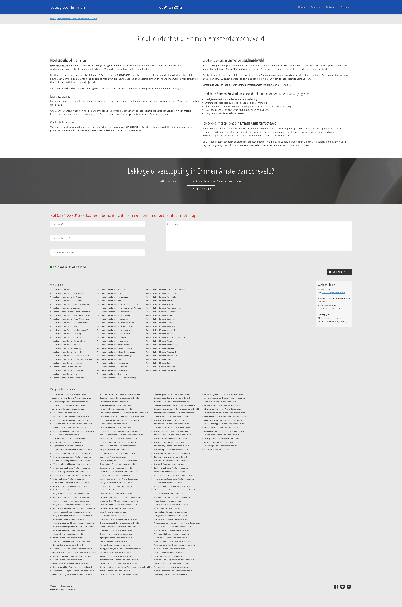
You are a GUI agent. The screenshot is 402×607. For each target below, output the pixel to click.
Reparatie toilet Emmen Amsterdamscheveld (171, 402)
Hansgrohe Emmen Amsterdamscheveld (116, 409)
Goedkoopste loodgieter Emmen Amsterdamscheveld (74, 570)
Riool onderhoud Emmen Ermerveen (112, 289)
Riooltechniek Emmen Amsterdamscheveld (171, 468)
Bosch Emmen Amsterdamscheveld (66, 442)
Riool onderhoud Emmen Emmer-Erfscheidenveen (72, 359)
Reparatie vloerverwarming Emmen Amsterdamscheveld (176, 409)
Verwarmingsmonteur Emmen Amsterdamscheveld (224, 398)
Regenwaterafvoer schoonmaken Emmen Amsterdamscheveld (125, 567)
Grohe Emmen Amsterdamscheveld (114, 402)
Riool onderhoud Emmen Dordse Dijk (67, 352)
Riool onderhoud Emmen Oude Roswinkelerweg (116, 378)
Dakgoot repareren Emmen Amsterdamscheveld (71, 504)
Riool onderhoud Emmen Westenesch (161, 352)
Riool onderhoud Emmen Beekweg (66, 333)
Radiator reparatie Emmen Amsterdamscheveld (119, 559)
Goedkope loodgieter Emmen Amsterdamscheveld (72, 574)
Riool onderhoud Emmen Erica (64, 374)
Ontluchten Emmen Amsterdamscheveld (116, 530)
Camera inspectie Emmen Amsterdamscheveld (71, 453)
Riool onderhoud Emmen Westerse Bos (161, 355)
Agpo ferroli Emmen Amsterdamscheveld (68, 405)
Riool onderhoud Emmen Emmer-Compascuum (71, 355)
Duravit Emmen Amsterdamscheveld (67, 538)
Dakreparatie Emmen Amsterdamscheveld (69, 530)
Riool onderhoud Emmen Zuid (158, 363)
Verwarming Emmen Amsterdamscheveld (170, 574)
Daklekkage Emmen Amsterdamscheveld (68, 519)
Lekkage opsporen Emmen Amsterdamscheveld (119, 486)
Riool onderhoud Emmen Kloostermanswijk (114, 330)
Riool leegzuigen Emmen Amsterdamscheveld (172, 427)
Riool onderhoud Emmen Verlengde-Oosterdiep (165, 337)
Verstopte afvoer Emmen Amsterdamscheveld (172, 567)
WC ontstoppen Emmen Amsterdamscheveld (222, 442)
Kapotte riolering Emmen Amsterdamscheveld (118, 460)
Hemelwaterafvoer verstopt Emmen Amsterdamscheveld (122, 416)
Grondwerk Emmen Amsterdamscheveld (116, 405)
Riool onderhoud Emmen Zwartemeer (161, 370)
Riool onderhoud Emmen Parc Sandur (161, 297)
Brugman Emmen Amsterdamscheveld (67, 445)
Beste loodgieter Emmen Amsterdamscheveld (70, 427)
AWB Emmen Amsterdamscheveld (66, 413)
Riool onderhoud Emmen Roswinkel (160, 304)
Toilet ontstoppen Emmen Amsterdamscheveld (172, 526)
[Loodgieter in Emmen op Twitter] (342, 586)
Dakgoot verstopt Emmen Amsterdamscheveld (71, 512)
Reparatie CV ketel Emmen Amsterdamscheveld (119, 574)
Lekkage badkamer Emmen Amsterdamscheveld (119, 479)
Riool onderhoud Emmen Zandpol (160, 359)
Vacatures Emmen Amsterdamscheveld (169, 548)
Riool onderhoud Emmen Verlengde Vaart (163, 333)
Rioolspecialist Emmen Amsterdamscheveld (171, 460)
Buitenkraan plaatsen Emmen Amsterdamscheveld (72, 449)
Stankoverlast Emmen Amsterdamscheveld (171, 504)
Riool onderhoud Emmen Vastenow (160, 326)
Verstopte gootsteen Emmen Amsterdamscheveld (173, 570)
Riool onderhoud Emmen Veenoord (160, 330)
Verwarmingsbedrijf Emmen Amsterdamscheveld (223, 394)
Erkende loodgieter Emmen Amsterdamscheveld (71, 541)
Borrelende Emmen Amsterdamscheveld (68, 438)
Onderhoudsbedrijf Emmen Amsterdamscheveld (119, 523)
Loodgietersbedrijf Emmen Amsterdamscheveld (119, 501)
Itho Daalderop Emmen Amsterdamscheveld (117, 453)
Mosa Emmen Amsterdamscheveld (114, 512)
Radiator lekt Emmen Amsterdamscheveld (116, 556)
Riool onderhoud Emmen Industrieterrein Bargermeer (118, 304)
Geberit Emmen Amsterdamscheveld (67, 559)
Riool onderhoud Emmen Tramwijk (160, 322)
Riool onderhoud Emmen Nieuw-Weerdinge (114, 355)
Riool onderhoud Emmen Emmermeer (67, 367)
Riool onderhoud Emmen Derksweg (66, 348)
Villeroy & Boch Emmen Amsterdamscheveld (222, 405)
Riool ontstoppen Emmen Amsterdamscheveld (172, 442)
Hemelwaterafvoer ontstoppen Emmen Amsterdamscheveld (124, 413)
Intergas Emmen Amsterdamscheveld (115, 449)
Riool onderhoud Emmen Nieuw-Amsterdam (115, 344)
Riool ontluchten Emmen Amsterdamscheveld (172, 438)
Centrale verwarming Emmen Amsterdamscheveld (72, 460)
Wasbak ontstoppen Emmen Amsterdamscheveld (224, 424)
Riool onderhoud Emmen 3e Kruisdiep (68, 297)
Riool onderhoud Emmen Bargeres (66, 326)
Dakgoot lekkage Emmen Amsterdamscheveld (70, 493)
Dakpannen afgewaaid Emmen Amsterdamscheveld (73, 523)
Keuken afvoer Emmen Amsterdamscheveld (117, 464)
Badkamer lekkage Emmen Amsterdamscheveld (71, 416)
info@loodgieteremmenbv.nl (333, 292)
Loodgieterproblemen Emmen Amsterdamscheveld (120, 497)
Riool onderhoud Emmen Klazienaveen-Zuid (115, 326)
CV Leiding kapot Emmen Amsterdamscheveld (71, 475)
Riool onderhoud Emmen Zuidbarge (160, 367)
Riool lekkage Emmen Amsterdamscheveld (171, 431)
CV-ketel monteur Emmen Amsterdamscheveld (71, 482)
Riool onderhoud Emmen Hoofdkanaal (112, 300)
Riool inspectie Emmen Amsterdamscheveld (171, 424)
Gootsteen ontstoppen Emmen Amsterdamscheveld (121, 394)
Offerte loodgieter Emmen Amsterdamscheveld (119, 519)
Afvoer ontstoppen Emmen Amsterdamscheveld (71, 398)
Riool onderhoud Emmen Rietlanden (161, 300)
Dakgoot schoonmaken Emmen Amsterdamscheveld (73, 508)
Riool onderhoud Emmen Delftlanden (67, 344)
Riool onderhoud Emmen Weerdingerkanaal (163, 344)
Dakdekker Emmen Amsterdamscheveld (68, 490)
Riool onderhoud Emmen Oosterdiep (112, 367)
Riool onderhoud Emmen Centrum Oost (68, 341)
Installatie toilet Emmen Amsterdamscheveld (118, 442)
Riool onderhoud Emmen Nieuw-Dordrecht (114, 348)
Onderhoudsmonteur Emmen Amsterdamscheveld (120, 526)
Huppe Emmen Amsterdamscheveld (114, 424)
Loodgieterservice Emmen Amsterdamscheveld (118, 504)
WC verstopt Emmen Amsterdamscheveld (220, 445)
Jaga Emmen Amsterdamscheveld (113, 457)
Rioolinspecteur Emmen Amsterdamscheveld (172, 453)
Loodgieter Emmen (67, 7)
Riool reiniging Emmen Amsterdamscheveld (171, 445)
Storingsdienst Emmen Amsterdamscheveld (171, 512)
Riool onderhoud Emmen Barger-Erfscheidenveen (72, 315)
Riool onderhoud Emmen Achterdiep (67, 300)
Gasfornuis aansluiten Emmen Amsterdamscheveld (73, 548)
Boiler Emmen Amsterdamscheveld (66, 435)
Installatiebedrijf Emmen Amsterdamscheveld (118, 445)
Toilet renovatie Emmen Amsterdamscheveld (172, 530)
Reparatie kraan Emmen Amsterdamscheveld (172, 398)
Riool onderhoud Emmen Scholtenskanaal (163, 311)
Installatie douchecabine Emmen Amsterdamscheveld (121, 435)
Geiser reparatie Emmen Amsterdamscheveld (70, 563)
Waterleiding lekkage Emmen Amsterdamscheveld (224, 431)
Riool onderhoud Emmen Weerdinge (160, 341)
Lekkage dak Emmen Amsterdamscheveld (116, 482)
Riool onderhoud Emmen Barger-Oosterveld (70, 322)
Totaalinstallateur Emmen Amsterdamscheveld (172, 541)
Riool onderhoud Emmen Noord (110, 359)
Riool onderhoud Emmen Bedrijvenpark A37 (70, 330)
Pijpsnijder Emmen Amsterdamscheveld (116, 538)
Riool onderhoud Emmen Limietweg (111, 337)
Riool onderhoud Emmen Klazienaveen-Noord (115, 322)
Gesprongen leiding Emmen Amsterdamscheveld (72, 567)
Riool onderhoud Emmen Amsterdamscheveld (77, 18)
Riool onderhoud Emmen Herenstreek (112, 297)
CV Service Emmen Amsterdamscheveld (68, 479)
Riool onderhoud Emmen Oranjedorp (112, 374)
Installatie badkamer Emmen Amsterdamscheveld (120, 431)
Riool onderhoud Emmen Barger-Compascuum (71, 311)
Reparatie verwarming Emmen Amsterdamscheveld (174, 405)
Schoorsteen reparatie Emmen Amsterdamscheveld (174, 490)
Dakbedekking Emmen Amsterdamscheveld (69, 486)
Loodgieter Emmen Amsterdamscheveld (116, 493)
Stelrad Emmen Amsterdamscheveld (168, 508)
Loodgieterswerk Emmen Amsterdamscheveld (118, 508)
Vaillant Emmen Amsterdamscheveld (168, 552)
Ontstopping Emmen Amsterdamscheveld (116, 534)
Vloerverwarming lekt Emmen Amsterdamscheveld (224, 413)
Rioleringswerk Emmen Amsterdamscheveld (171, 416)
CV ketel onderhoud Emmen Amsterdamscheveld (72, 464)
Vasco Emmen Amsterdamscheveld (168, 556)
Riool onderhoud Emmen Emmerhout (67, 363)
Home (53, 18)
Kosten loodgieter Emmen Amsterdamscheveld (119, 471)
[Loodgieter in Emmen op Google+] (349, 586)
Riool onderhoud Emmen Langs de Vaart (113, 333)
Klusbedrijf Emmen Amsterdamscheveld (116, 468)
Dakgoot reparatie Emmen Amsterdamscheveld (71, 501)
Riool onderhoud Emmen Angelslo (66, 308)
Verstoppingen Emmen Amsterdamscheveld (171, 563)
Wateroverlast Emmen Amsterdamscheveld (221, 435)
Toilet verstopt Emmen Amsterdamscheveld (171, 538)
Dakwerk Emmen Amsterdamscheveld (67, 534)
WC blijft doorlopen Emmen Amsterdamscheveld (224, 438)
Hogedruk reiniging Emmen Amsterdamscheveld (119, 420)
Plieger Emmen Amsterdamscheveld (114, 541)
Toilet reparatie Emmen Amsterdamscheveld (171, 534)
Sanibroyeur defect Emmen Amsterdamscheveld (173, 475)
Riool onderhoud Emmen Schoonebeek (162, 315)
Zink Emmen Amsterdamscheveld (217, 449)
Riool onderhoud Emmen (62, 289)
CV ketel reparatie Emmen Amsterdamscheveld (71, 468)
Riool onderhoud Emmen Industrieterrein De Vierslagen (119, 308)
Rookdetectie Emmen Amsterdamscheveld (171, 471)
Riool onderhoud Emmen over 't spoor (161, 293)
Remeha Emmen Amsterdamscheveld (115, 570)
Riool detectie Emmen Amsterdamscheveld (171, 420)
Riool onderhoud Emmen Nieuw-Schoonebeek (116, 352)
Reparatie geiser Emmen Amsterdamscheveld (172, 394)
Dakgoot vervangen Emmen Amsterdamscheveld (72, 515)
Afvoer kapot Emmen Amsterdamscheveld (69, 394)
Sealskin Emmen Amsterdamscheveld (169, 493)
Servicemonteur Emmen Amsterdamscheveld (172, 497)
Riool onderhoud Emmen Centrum (66, 337)
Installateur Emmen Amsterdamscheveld (116, 427)
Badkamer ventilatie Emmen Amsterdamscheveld (72, 424)
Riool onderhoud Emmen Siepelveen (161, 319)
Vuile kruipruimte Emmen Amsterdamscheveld (223, 420)
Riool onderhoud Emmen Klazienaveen (113, 319)
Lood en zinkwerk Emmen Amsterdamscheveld (119, 490)
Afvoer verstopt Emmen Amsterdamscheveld (70, 402)
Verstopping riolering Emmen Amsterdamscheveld (174, 559)
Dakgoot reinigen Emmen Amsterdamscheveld (71, 497)
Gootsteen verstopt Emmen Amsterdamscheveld (119, 398)
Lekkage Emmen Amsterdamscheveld (115, 475)
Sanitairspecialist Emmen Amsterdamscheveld (172, 486)
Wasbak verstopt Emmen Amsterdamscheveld (222, 427)
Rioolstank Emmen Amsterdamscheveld (170, 464)
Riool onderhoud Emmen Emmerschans (68, 370)
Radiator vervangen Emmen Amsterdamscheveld (119, 563)
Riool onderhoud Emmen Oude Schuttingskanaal (166, 289)
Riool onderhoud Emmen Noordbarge (112, 363)
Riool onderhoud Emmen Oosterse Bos (113, 370)
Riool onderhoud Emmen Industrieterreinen (115, 311)
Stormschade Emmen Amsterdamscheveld (170, 519)
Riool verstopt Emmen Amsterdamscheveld (171, 449)
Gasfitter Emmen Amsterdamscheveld (67, 545)
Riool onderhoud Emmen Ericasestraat (68, 378)
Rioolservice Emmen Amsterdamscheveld (170, 457)
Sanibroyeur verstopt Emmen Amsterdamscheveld (174, 479)
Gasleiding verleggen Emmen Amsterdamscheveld (72, 556)
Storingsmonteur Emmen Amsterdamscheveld (172, 515)
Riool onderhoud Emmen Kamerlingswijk (113, 315)
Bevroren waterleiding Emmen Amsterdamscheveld (73, 431)
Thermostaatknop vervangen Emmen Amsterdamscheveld (177, 523)
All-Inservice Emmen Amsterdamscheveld (69, 409)
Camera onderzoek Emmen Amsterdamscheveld (71, 457)
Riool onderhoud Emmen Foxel (109, 293)
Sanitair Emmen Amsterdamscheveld (168, 482)
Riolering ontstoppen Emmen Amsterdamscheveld (174, 413)
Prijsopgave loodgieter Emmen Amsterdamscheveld (120, 548)
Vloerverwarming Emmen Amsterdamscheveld (222, 409)
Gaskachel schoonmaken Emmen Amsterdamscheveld (74, 552)
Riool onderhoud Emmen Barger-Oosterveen (70, 319)
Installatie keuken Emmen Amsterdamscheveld (118, 438)
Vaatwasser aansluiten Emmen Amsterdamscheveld (174, 545)
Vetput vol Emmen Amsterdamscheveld (220, 402)
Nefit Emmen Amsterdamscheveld (113, 515)
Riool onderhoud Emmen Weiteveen (160, 348)
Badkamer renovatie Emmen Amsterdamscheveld (72, 420)
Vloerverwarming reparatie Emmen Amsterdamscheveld (226, 416)
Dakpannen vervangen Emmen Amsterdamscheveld (73, 526)
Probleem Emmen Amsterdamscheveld (115, 552)
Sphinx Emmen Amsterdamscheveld (168, 501)
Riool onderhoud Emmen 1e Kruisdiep (68, 293)
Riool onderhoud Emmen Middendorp (112, 341)
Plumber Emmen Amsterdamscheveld (115, 545)
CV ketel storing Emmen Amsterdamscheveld (70, 471)
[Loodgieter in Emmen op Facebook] (336, 586)
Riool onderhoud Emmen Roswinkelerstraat (163, 308)
